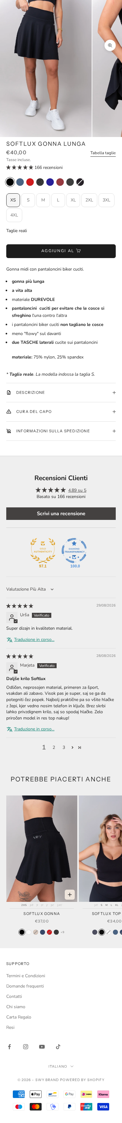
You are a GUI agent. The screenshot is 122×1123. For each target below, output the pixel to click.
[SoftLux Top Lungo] (94, 932)
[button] (20, 167)
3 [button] (64, 747)
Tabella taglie (103, 153)
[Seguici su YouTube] (42, 1047)
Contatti (14, 996)
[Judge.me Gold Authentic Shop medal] (42, 550)
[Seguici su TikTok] (58, 1047)
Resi (10, 1027)
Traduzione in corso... (34, 640)
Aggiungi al (57, 251)
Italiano (57, 1066)
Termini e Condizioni (25, 976)
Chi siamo (15, 1007)
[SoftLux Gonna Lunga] (10, 182)
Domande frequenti (25, 986)
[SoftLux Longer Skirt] (50, 182)
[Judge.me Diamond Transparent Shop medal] (74, 550)
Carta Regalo (18, 1017)
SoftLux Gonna (41, 913)
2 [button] (54, 747)
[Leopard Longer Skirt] (40, 182)
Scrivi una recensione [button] (61, 513)
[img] (19, 606)
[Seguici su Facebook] (9, 1047)
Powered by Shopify (82, 1080)
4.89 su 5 (77, 490)
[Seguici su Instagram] (26, 1047)
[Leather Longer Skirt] (70, 182)
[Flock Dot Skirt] (80, 182)
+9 (62, 932)
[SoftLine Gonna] (56, 932)
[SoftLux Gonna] (21, 932)
